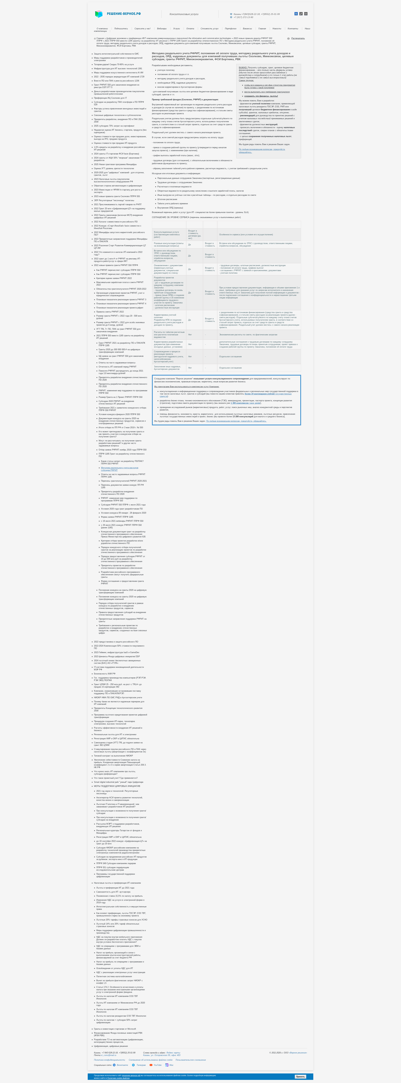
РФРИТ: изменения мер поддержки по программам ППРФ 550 (119, 499)
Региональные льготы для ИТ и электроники (115, 734)
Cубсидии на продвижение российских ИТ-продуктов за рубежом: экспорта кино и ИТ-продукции (121, 858)
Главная (262, 28)
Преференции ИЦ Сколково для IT (110, 98)
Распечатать (298, 38)
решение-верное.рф (131, 1075)
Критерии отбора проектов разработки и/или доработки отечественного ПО (122, 542)
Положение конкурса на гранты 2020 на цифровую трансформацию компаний (123, 591)
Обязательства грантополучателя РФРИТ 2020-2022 (121, 289)
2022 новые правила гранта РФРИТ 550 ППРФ (116, 265)
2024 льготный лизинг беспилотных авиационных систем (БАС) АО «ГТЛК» (117, 661)
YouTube (157, 1065)
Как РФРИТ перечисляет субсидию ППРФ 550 (118, 270)
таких (245, 403)
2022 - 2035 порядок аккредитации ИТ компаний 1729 (119, 76)
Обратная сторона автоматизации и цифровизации (118, 185)
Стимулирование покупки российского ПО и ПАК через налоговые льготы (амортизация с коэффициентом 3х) (120, 750)
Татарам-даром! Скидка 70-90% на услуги (114, 64)
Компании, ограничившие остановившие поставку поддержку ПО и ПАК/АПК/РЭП (117, 692)
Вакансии (247, 28)
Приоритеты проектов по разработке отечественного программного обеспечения (121, 566)
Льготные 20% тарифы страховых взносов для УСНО (121, 920)
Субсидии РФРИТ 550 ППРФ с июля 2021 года (123, 505)
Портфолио (230, 28)
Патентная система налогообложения (114, 976)
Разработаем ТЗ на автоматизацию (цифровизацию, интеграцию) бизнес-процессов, (118, 1040)
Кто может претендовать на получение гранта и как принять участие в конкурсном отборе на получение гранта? (121, 434)
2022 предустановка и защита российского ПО (116, 642)
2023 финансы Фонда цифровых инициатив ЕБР (117, 656)
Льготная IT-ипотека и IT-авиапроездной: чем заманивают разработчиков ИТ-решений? (117, 805)
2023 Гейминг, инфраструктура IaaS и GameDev (116, 652)
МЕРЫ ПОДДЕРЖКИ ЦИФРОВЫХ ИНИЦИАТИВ (117, 786)
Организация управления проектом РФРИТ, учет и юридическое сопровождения (120, 294)
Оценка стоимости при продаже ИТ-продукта (115, 143)
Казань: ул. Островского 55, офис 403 (161, 1055)
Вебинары (162, 28)
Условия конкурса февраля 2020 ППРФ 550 (119, 414)
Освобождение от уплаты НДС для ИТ (114, 968)
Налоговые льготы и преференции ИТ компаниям (117, 883)
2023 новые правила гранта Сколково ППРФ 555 (117, 196)
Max (171, 1065)
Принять (300, 1076)
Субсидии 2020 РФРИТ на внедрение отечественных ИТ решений (116, 402)
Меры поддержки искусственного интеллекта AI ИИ (118, 72)
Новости (277, 28)
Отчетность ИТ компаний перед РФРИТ (117, 367)
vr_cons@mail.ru (108, 1055)
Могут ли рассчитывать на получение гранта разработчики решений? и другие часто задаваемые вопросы (120, 443)
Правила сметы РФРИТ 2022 (110, 312)
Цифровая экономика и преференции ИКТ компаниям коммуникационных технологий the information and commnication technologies (168, 38)
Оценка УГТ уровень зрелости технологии (114, 168)
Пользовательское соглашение (191, 1060)
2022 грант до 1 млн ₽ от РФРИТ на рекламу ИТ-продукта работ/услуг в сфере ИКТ (117, 259)
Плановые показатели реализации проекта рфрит (119, 307)
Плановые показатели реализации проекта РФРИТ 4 (121, 303)
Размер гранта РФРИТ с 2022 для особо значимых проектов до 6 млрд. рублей (120, 323)
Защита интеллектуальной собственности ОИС (116, 54)
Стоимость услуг (209, 28)
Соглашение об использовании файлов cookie (150, 1060)
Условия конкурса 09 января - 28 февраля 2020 (123, 513)
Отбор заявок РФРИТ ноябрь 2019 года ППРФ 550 (122, 450)
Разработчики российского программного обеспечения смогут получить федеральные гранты (122, 574)
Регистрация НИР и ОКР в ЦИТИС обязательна (116, 738)
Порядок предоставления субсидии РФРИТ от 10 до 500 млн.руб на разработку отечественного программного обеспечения (123, 559)
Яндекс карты (173, 1053)
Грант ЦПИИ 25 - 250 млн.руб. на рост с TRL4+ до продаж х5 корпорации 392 (118, 685)
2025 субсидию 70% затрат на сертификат (114, 126)
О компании (102, 28)
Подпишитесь (121, 28)
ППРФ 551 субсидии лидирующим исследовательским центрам (112, 868)
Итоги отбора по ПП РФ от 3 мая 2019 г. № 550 (121, 427)
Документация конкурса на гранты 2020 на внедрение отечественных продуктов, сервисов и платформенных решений (122, 421)
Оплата (190, 28)
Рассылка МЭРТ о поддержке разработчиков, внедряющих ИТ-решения (118, 825)
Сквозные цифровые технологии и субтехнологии (117, 115)
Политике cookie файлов (118, 1078)
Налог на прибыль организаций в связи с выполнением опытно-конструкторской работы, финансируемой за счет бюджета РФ (118, 955)
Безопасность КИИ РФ (104, 674)
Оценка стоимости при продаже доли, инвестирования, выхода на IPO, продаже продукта (120, 137)
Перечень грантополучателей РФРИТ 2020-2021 (124, 481)
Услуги (176, 28)
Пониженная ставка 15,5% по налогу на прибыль (119, 896)
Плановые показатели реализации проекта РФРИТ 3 (121, 299)
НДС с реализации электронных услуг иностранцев (120, 972)
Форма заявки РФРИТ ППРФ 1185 (117, 517)
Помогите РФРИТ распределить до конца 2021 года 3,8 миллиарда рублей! (121, 372)
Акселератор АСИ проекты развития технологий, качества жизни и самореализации (119, 798)
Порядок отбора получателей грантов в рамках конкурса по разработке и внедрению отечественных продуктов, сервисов (121, 605)
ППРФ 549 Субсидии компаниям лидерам (116, 863)
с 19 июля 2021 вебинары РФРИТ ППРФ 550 (122, 521)
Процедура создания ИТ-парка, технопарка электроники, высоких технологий (114, 722)
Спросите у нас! (143, 28)
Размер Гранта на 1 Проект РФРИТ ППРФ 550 (120, 397)
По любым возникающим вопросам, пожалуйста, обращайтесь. (236, 421)
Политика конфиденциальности (109, 1060)
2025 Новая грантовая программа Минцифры (115, 164)
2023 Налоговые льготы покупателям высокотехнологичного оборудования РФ (113, 180)
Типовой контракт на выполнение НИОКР (113, 756)
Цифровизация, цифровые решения (111, 1046)
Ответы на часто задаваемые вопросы (117, 362)
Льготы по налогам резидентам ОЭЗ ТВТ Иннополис (121, 1016)
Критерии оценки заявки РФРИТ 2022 (114, 278)
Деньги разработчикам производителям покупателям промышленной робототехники (119, 92)
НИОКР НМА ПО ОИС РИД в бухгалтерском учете (118, 697)
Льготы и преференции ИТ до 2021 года (115, 888)
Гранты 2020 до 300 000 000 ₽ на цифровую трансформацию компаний (119, 350)
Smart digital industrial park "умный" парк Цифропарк (118, 782)
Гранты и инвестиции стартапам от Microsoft (115, 1029)
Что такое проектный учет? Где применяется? (116, 778)
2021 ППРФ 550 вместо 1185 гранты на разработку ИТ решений (136, 41)
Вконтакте (122, 1065)
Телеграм (141, 1065)
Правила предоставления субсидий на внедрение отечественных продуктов (122, 613)
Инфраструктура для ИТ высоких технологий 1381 (118, 68)
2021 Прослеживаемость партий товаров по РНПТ (118, 204)
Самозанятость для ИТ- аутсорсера (113, 892)
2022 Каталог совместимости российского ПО (116, 222)
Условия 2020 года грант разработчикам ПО (122, 509)
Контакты (293, 28)
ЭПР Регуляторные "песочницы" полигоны (114, 200)
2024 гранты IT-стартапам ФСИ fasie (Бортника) (116, 154)
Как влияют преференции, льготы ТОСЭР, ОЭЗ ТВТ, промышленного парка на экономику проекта (121, 914)
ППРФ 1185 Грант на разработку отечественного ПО (196, 41)
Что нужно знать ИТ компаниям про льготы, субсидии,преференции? (115, 772)
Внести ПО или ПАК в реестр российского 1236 (116, 81)
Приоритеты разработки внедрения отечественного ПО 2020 (117, 492)
